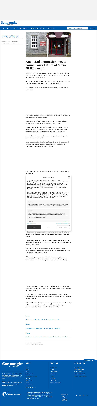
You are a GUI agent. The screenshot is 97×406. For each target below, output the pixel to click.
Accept (34, 227)
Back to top (88, 360)
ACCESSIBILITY (53, 374)
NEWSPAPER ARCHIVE (31, 387)
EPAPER (27, 383)
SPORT (27, 371)
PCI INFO (52, 376)
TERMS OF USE (53, 367)
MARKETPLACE (29, 380)
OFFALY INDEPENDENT (79, 369)
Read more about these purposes (63, 223)
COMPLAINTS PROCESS (55, 383)
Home (4, 28)
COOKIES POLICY (54, 371)
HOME (27, 367)
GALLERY (28, 378)
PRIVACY (52, 369)
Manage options (63, 227)
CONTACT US (53, 380)
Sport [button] (14, 28)
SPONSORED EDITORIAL (31, 376)
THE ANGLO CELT (78, 367)
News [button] (8, 28)
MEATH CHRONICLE (78, 371)
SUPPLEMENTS (29, 385)
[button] (69, 177)
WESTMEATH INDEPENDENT (80, 376)
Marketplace (35, 28)
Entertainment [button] (23, 28)
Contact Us (51, 28)
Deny (49, 227)
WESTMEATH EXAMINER (79, 374)
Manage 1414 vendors (31, 223)
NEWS (27, 369)
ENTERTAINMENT (29, 374)
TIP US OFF (52, 378)
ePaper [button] (42, 28)
